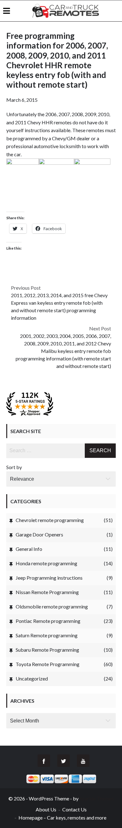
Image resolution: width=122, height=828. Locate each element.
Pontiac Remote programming (48, 621)
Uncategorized (32, 678)
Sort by (14, 467)
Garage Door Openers (39, 534)
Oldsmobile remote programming (52, 606)
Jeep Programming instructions (49, 578)
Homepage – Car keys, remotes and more (62, 817)
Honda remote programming (46, 563)
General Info (29, 549)
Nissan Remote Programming (47, 592)
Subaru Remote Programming (47, 650)
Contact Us (74, 809)
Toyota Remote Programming (47, 664)
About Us (46, 809)
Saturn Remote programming (47, 635)
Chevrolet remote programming (50, 520)
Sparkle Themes (96, 798)
